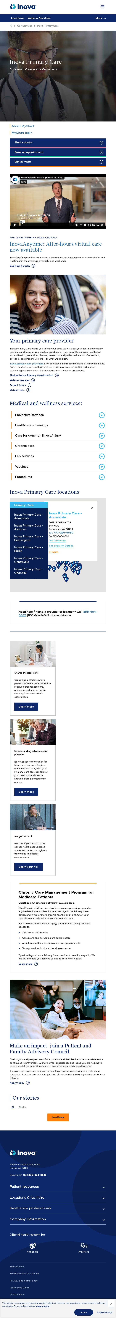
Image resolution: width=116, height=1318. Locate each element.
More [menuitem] (98, 18)
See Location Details (61, 545)
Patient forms (18, 385)
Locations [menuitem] (17, 18)
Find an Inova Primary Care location (31, 375)
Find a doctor (23, 142)
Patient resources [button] (24, 1186)
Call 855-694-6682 (35, 1174)
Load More (58, 1117)
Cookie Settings (104, 1312)
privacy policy (42, 1306)
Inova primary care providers (27, 363)
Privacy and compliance (24, 1280)
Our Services (24, 25)
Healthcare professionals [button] (31, 1208)
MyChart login (22, 133)
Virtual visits (23, 161)
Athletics (84, 1251)
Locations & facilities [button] (27, 1197)
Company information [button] (28, 1219)
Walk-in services (19, 380)
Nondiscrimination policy (24, 1273)
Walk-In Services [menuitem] (39, 18)
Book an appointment (29, 152)
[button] (70, 566)
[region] (58, 1308)
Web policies (17, 1266)
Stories (22, 1107)
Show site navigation (102, 6)
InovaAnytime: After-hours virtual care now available (56, 247)
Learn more (26, 706)
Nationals (32, 1251)
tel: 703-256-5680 (61, 532)
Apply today (17, 1082)
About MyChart (23, 126)
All (13, 1107)
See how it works (20, 265)
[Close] (92, 508)
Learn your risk (28, 866)
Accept (84, 1312)
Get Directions (57, 540)
